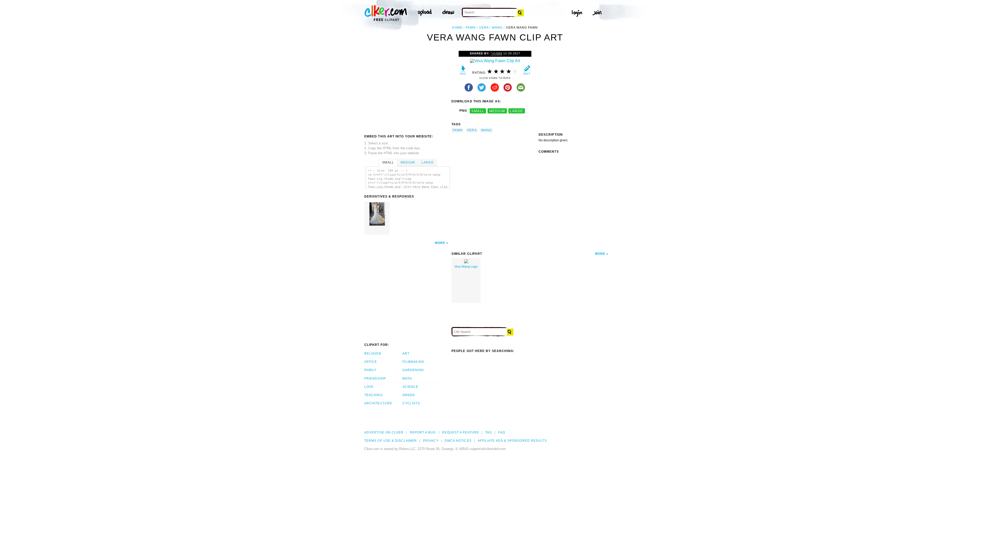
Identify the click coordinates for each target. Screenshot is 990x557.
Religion (372, 353)
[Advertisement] (407, 89)
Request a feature (460, 432)
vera (483, 27)
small (477, 111)
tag (488, 432)
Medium (408, 162)
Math (407, 378)
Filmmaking (413, 362)
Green (408, 395)
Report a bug (423, 432)
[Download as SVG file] (463, 71)
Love (369, 387)
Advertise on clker (383, 432)
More (440, 243)
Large (427, 162)
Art (405, 353)
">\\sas (496, 53)
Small (388, 162)
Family (370, 370)
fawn (471, 27)
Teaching (373, 395)
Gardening (413, 370)
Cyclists (411, 403)
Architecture (378, 403)
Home (457, 27)
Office (370, 362)
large (516, 111)
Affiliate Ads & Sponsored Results (512, 441)
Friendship (375, 378)
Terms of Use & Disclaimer (390, 441)
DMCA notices (458, 441)
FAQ (501, 432)
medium (497, 111)
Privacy (431, 441)
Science (410, 387)
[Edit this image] (527, 71)
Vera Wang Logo (466, 266)
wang (497, 27)
